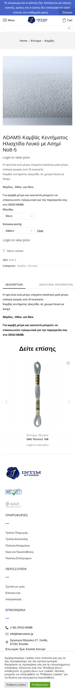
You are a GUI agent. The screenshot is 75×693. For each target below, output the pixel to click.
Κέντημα (36, 41)
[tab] (14, 285)
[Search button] (69, 28)
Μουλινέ (43, 435)
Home (23, 41)
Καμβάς (49, 41)
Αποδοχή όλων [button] (40, 684)
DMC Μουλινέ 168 (37, 439)
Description (14, 284)
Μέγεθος (8, 209)
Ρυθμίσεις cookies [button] (16, 684)
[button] (6, 402)
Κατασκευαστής (12, 224)
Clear (40, 230)
